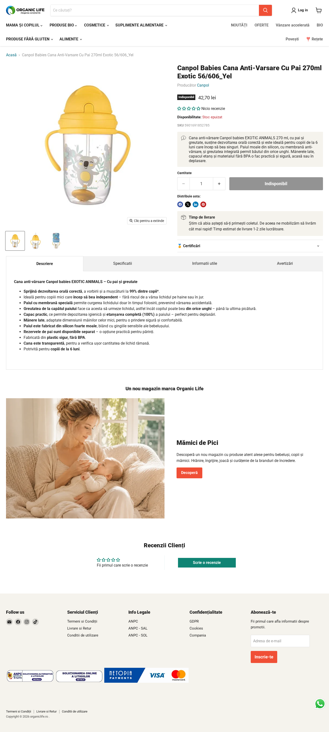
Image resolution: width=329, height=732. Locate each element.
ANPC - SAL (137, 628)
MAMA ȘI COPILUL (23, 25)
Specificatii (122, 263)
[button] (188, 108)
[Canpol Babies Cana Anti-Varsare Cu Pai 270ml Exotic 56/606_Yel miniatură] (15, 240)
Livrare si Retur (79, 628)
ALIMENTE (69, 39)
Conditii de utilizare (82, 635)
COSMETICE (95, 25)
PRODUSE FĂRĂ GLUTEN (28, 39)
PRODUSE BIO (62, 25)
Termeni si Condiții (82, 621)
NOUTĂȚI (239, 25)
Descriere (44, 263)
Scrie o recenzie (207, 562)
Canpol (203, 85)
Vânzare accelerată (292, 25)
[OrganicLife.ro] (146, 681)
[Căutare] (265, 10)
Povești (292, 39)
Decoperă (189, 472)
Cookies (196, 628)
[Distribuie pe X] (188, 204)
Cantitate (184, 173)
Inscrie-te (264, 656)
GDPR (194, 621)
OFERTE (262, 25)
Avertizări (285, 263)
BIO (320, 25)
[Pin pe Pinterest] (203, 204)
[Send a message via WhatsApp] (320, 703)
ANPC (133, 621)
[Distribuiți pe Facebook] (180, 204)
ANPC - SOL (137, 635)
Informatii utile (204, 263)
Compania (198, 635)
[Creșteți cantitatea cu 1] (219, 183)
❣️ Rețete (314, 39)
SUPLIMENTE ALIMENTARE (139, 25)
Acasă (11, 55)
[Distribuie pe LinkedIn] (195, 204)
